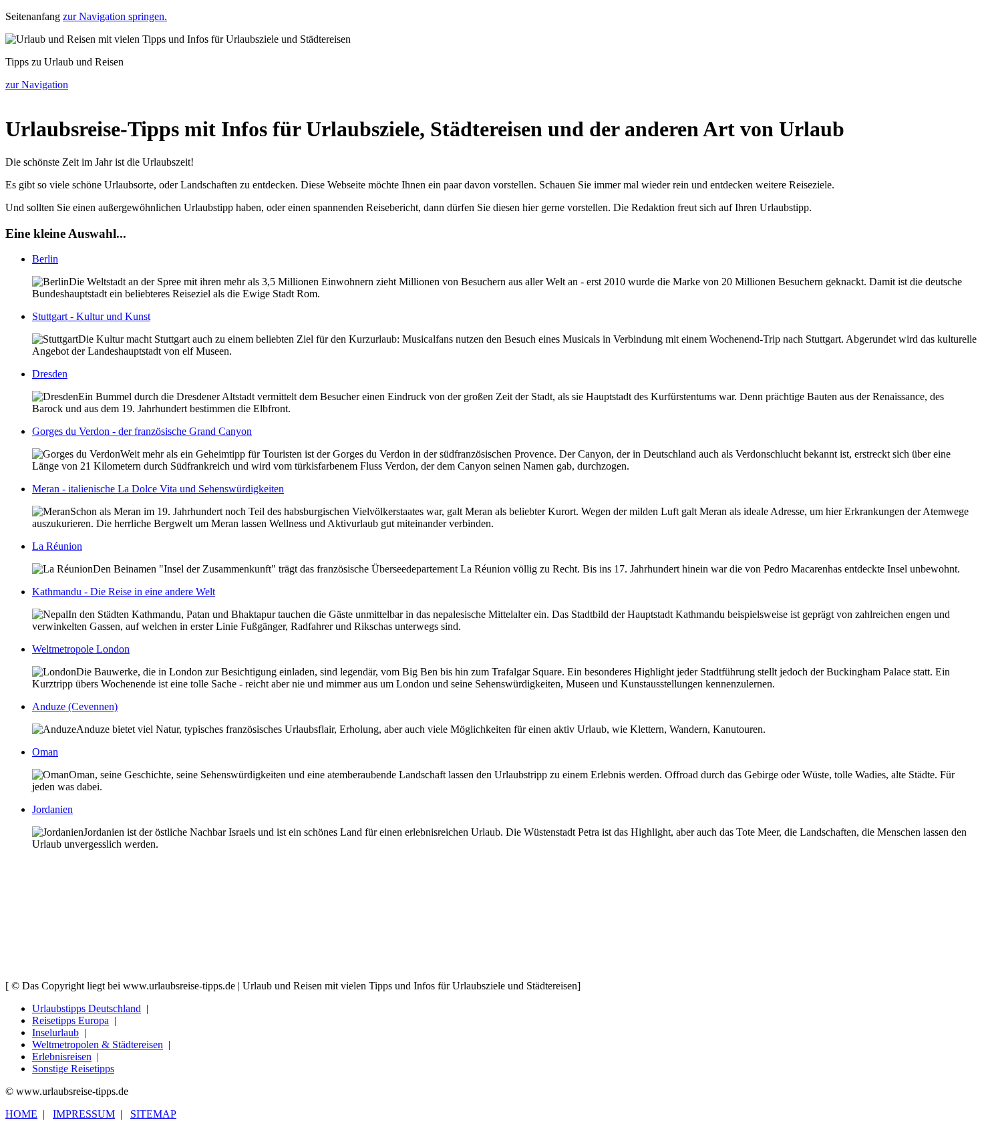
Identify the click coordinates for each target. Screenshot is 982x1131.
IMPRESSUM (84, 1114)
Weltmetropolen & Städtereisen (97, 1044)
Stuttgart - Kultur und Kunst (91, 316)
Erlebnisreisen (62, 1056)
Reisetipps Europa (70, 1020)
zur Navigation (36, 84)
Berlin (45, 259)
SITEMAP (153, 1114)
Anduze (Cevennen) (75, 706)
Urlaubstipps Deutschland (86, 1008)
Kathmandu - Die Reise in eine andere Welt (123, 591)
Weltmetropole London (81, 649)
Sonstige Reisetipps (73, 1068)
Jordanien (52, 809)
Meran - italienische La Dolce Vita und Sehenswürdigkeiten (158, 488)
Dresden (49, 373)
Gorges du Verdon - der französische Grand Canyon (142, 431)
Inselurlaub (55, 1032)
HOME (21, 1114)
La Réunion (57, 546)
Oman (45, 752)
